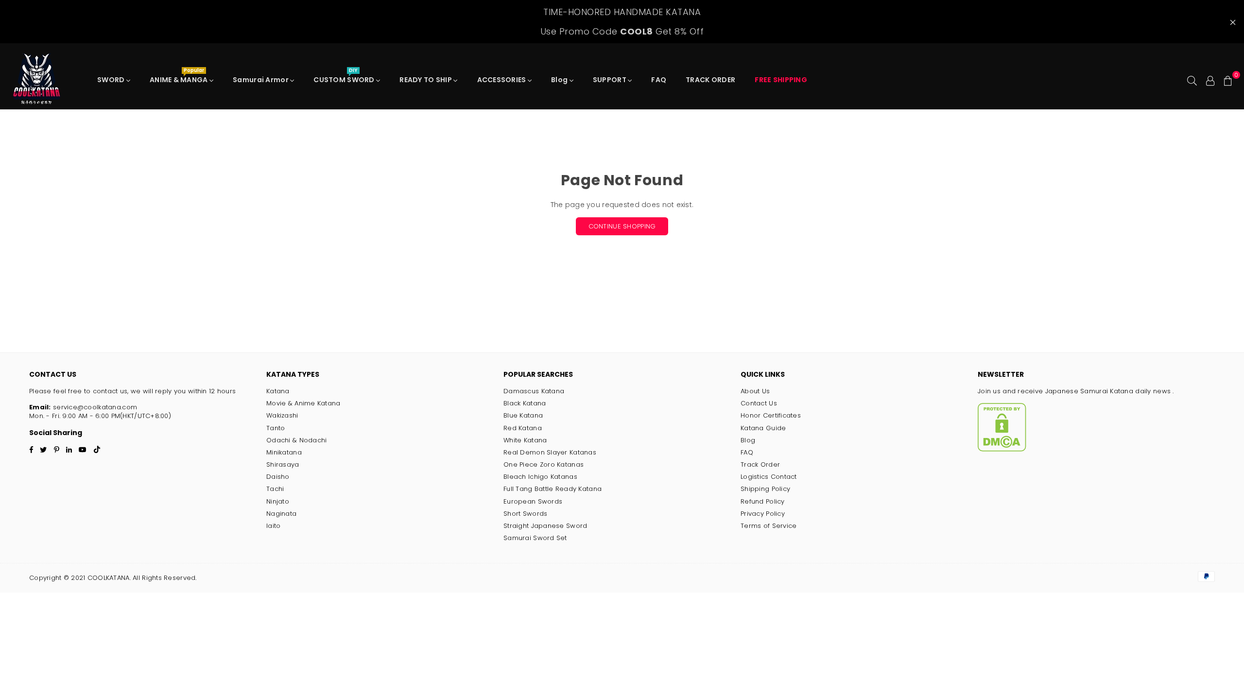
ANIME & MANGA (179, 77)
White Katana (525, 440)
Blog (560, 80)
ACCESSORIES (502, 80)
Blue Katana (523, 415)
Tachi (275, 488)
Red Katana (522, 428)
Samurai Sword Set (535, 537)
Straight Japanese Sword (545, 525)
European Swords (532, 501)
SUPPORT (610, 80)
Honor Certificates (771, 415)
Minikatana (284, 452)
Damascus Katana (533, 391)
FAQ (658, 80)
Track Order (760, 464)
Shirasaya (282, 464)
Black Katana (524, 403)
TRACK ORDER (710, 80)
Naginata (281, 513)
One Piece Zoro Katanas (543, 464)
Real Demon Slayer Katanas (549, 452)
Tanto (275, 428)
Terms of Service (768, 525)
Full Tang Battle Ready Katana (552, 488)
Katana (278, 391)
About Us (755, 391)
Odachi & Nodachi (296, 440)
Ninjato (277, 501)
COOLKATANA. (109, 577)
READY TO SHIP (426, 80)
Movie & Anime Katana (303, 403)
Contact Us (759, 403)
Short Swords (525, 513)
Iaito (273, 525)
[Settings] (1210, 79)
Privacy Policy (763, 513)
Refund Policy (763, 501)
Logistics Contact (769, 476)
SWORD (111, 80)
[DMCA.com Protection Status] (1002, 449)
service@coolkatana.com (94, 407)
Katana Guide (763, 428)
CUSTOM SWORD (344, 77)
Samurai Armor (261, 80)
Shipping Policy (765, 488)
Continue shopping (622, 226)
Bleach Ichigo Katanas (540, 476)
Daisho (278, 476)
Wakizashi (282, 415)
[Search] (1192, 79)
